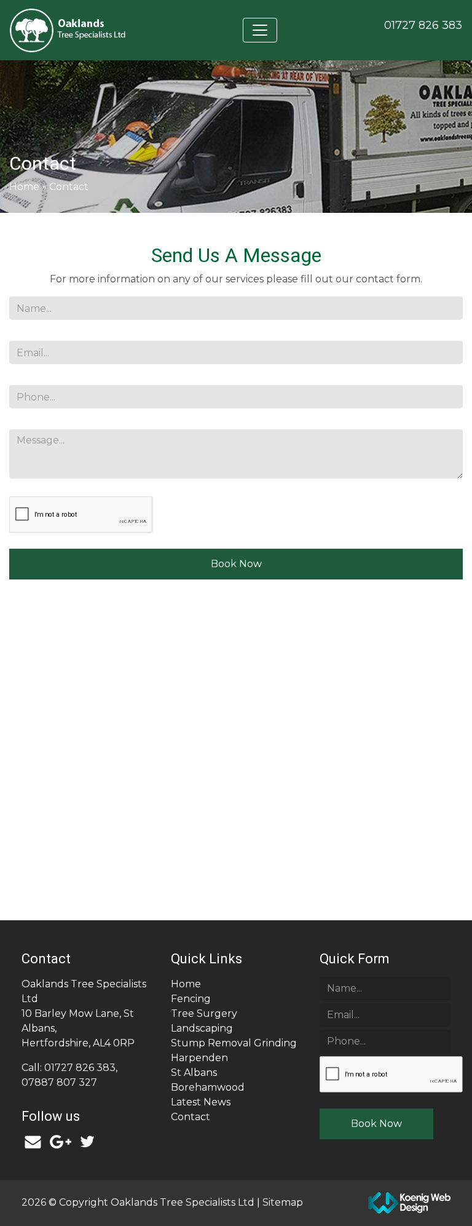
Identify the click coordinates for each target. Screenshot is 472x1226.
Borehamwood (208, 1087)
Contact (190, 1117)
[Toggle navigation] (260, 30)
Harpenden (199, 1058)
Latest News (200, 1102)
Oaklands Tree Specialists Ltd (184, 1202)
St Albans (194, 1072)
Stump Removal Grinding (234, 1043)
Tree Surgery (204, 1013)
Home (24, 187)
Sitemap (282, 1202)
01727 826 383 (423, 25)
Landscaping (202, 1028)
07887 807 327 (59, 1082)
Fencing (191, 999)
